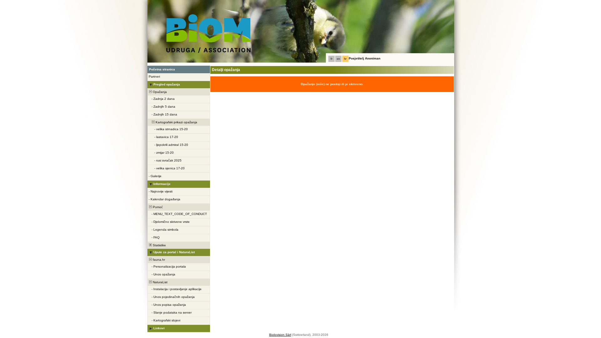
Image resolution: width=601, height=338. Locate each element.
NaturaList (159, 282)
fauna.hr (158, 259)
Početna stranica (162, 69)
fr (331, 58)
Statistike (159, 245)
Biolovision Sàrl (280, 334)
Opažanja (159, 92)
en (338, 58)
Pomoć (157, 207)
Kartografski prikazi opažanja (176, 122)
